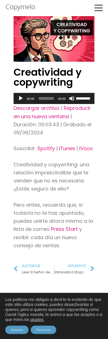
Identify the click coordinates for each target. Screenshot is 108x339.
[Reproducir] (21, 98)
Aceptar (17, 330)
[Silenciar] (71, 98)
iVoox (86, 148)
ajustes (36, 319)
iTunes (67, 148)
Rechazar (43, 330)
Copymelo (20, 6)
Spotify (46, 148)
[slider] (84, 98)
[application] (54, 98)
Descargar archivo (37, 108)
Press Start (65, 229)
